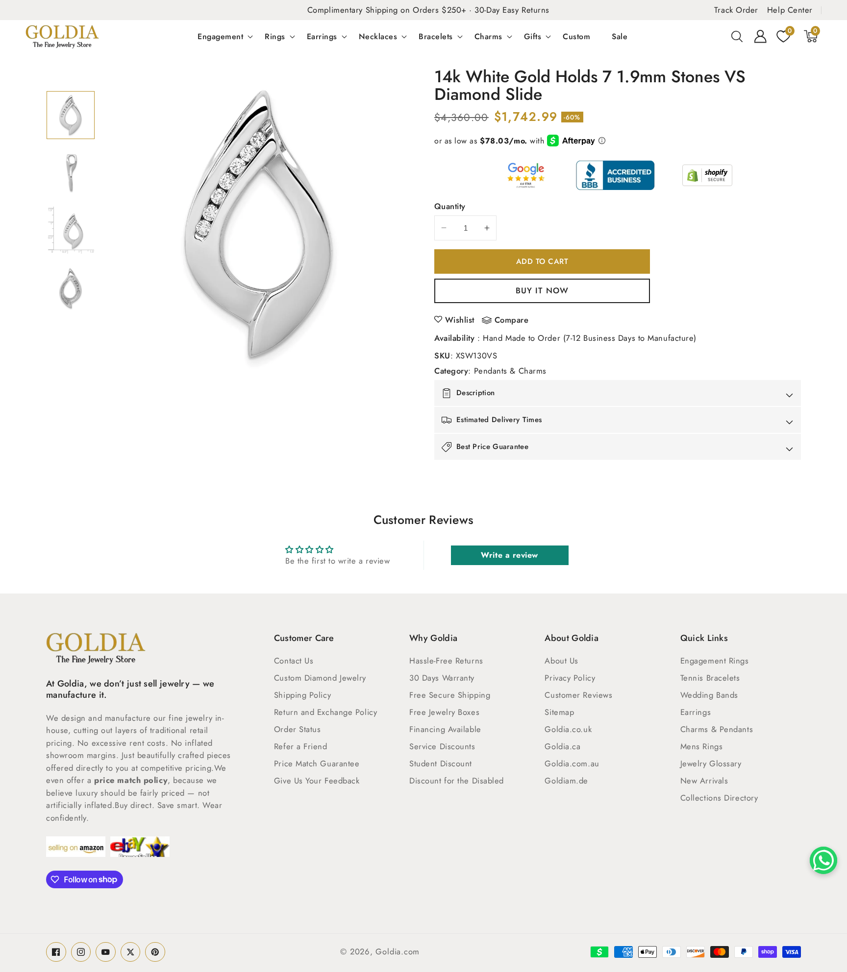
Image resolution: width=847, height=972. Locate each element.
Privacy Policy (570, 678)
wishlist (459, 320)
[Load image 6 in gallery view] (71, 172)
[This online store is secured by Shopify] (707, 175)
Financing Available (445, 729)
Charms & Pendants (716, 729)
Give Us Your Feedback (317, 780)
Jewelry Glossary (711, 763)
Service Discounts (442, 746)
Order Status (297, 729)
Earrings (322, 36)
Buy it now (542, 290)
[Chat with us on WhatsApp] (823, 860)
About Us (561, 660)
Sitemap (559, 712)
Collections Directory (719, 798)
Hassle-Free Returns (446, 660)
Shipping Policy (302, 695)
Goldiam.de (566, 780)
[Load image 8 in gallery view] (71, 288)
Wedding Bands (709, 695)
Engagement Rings (714, 660)
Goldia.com (397, 951)
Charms (488, 36)
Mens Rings (701, 746)
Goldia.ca (562, 746)
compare (512, 320)
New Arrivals (704, 780)
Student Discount (440, 763)
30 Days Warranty (441, 678)
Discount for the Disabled (456, 780)
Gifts (533, 36)
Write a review (509, 555)
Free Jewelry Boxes (444, 712)
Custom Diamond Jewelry (320, 678)
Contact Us (294, 660)
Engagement (220, 36)
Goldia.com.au (572, 763)
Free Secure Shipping (449, 695)
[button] (737, 36)
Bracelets (436, 36)
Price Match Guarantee (317, 763)
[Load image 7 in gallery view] (71, 230)
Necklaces (378, 36)
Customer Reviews (578, 695)
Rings (275, 36)
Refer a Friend (300, 746)
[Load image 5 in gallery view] (71, 115)
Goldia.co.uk (568, 729)
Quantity (450, 206)
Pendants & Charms (510, 371)
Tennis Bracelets (710, 678)
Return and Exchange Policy (325, 712)
